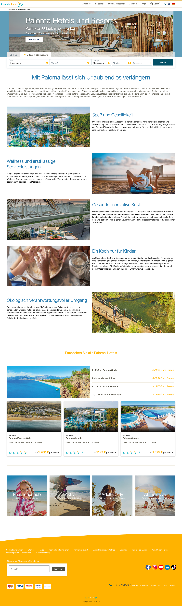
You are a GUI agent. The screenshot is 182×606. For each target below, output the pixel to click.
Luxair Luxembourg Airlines (104, 550)
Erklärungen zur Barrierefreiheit (18, 552)
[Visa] (20, 588)
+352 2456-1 (122, 585)
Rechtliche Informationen (59, 550)
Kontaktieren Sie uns (160, 550)
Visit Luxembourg (43, 552)
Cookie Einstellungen (14, 550)
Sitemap (31, 550)
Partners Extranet (81, 550)
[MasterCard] (10, 588)
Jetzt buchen (34, 39)
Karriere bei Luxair (139, 550)
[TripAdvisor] (47, 588)
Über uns (123, 550)
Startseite (11, 9)
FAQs (41, 550)
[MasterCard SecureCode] (29, 588)
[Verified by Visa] (38, 588)
